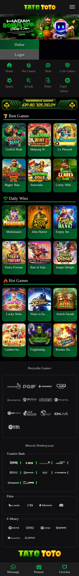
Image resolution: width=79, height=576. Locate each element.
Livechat (64, 572)
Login (19, 54)
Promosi (39, 572)
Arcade (28, 86)
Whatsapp (13, 572)
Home (9, 71)
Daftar (19, 44)
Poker (48, 86)
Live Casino (67, 71)
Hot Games (29, 71)
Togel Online (64, 89)
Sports (9, 86)
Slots (48, 71)
